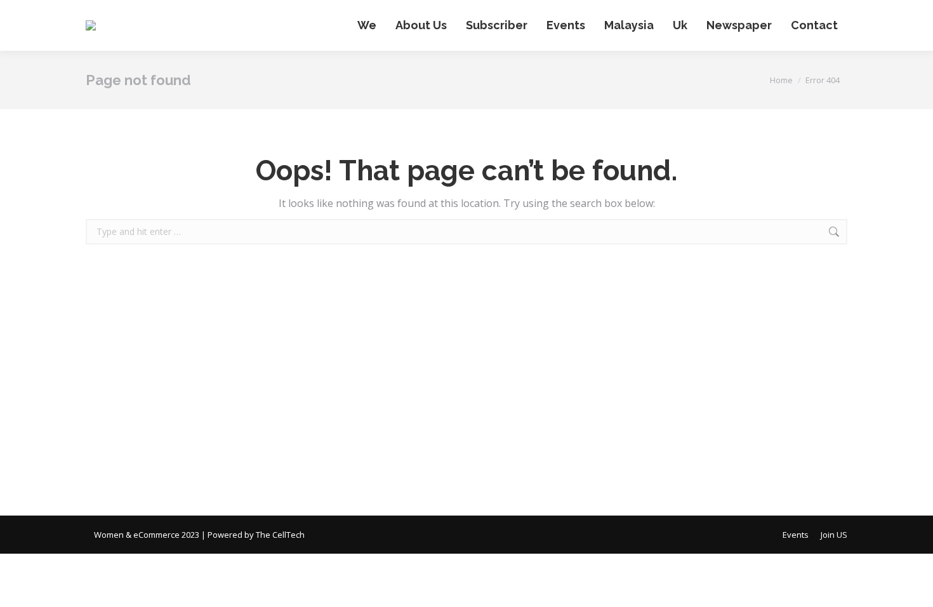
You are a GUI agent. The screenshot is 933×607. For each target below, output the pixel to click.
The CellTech (280, 534)
